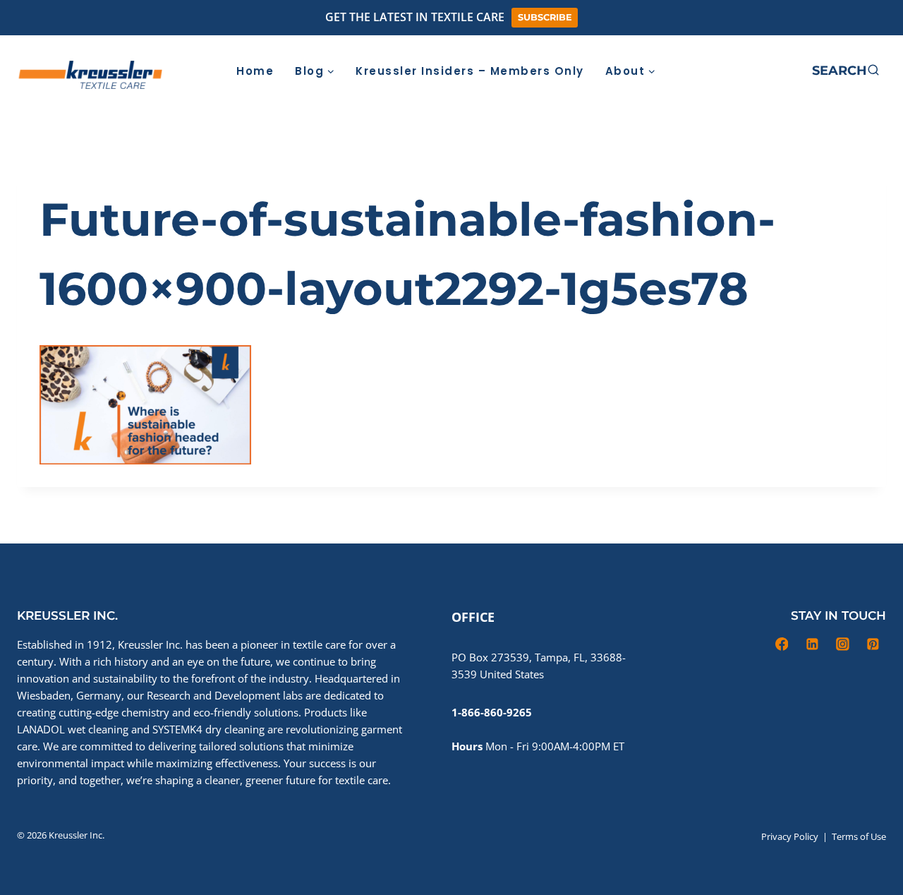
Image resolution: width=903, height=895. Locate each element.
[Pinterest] (785, 70)
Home (255, 71)
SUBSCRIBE (545, 17)
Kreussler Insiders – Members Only (470, 71)
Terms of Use (859, 836)
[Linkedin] (726, 70)
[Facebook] (697, 70)
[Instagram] (755, 70)
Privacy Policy (789, 836)
